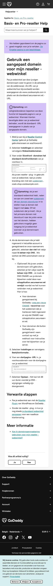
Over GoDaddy (8, 477)
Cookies (39, 548)
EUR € (45, 532)
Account (6, 504)
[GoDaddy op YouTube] (30, 539)
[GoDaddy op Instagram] (10, 539)
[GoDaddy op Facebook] (4, 539)
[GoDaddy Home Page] (12, 520)
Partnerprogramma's (11, 498)
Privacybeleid (27, 548)
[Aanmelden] (43, 4)
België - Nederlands (11, 532)
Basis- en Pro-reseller (24, 18)
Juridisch (14, 548)
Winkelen (6, 511)
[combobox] (23, 30)
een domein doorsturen (27, 202)
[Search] (46, 30)
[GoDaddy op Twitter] (23, 539)
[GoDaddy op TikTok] (17, 539)
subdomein (38, 181)
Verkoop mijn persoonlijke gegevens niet (26, 553)
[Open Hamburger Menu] (3, 4)
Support (5, 484)
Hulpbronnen (8, 491)
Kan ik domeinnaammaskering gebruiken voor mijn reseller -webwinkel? (26, 434)
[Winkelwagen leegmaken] (48, 4)
